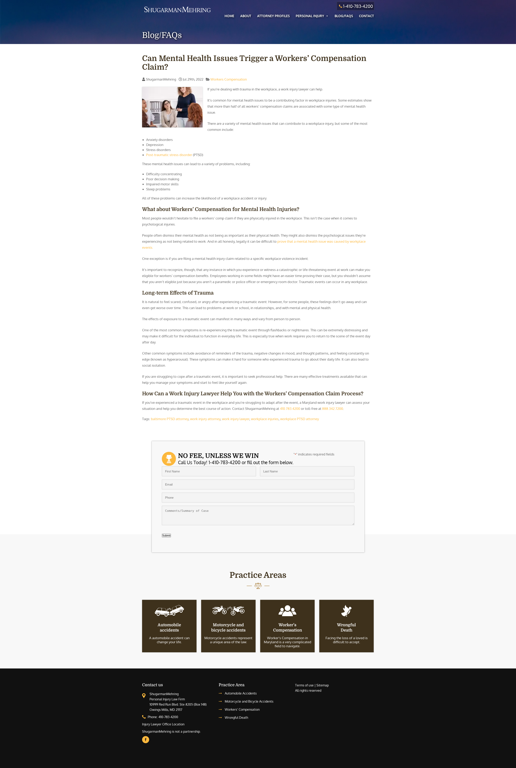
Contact (366, 16)
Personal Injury (310, 16)
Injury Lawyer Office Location (163, 724)
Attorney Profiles (273, 16)
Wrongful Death (236, 718)
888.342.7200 (332, 408)
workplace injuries (265, 419)
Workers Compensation (228, 79)
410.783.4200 (290, 408)
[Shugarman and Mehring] (177, 13)
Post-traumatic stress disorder (169, 155)
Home (229, 16)
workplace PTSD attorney (299, 419)
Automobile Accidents (241, 693)
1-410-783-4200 (358, 6)
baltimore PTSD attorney (169, 419)
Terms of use (304, 685)
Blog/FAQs (344, 16)
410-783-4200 (168, 717)
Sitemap (322, 685)
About (245, 16)
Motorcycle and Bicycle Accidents (249, 701)
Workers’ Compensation (242, 709)
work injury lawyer (235, 419)
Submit (166, 535)
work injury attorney (205, 419)
